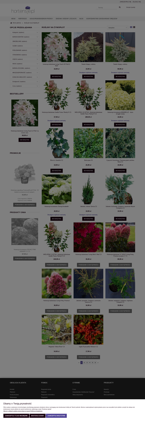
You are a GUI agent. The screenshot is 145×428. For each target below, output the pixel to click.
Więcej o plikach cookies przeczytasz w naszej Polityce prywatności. (23, 411)
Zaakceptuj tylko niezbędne (16, 416)
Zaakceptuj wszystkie (56, 416)
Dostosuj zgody (37, 416)
